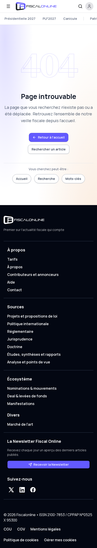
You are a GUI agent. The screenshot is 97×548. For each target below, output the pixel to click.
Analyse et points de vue (28, 362)
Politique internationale (28, 323)
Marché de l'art (20, 424)
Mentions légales (45, 529)
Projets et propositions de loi (32, 316)
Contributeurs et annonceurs (33, 274)
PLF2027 (49, 18)
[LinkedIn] (22, 490)
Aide (11, 282)
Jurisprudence (19, 339)
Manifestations (21, 403)
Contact (14, 289)
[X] (11, 490)
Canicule (70, 18)
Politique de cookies (21, 539)
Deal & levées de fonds (27, 396)
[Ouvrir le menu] (8, 6)
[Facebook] (33, 490)
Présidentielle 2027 (20, 18)
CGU (8, 529)
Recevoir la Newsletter (51, 464)
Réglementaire (20, 331)
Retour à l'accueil (51, 137)
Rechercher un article (49, 149)
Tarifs (12, 259)
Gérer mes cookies (60, 539)
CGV (21, 529)
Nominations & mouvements (32, 388)
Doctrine (14, 346)
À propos (15, 266)
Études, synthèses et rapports (34, 354)
